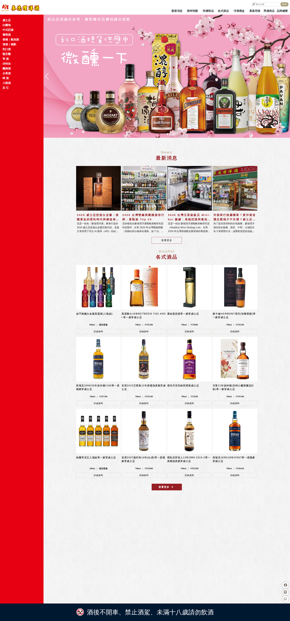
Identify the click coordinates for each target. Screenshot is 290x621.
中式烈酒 (8, 29)
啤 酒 (6, 78)
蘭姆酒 (7, 68)
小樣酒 (7, 82)
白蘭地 (7, 25)
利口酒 (7, 49)
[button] (161, 134)
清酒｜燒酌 (9, 44)
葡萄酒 (7, 34)
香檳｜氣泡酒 (11, 39)
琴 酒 (6, 58)
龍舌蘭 (7, 54)
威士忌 (7, 20)
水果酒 (7, 73)
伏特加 (7, 63)
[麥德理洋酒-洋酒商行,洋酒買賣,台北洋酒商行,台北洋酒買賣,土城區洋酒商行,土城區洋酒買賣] (20, 8)
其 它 (6, 87)
